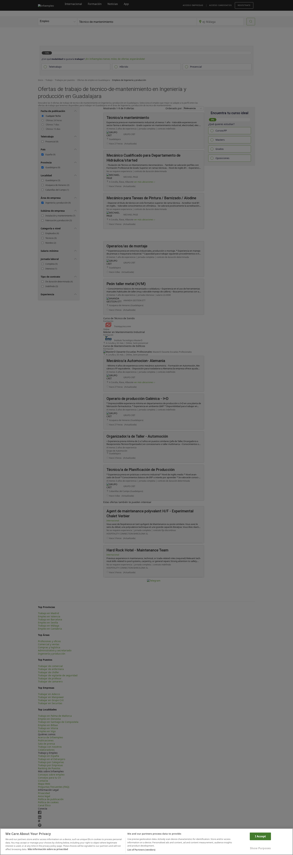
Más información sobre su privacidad (48, 849)
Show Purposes (260, 848)
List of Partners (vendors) (141, 849)
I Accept (260, 836)
